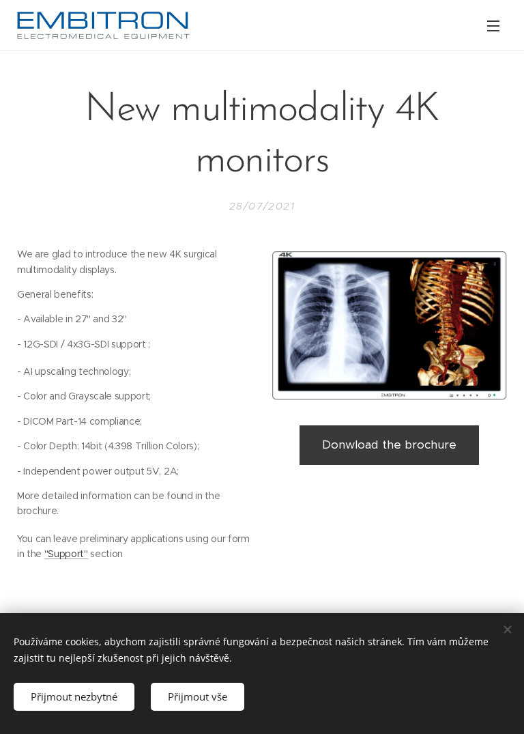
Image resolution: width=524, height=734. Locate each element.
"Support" (66, 554)
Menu (493, 25)
